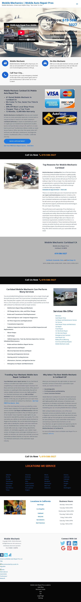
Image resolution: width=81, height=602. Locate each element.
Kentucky (28, 477)
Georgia (8, 479)
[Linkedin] (75, 543)
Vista (62, 260)
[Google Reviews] (63, 548)
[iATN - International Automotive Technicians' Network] (5, 574)
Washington (67, 488)
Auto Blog (40, 587)
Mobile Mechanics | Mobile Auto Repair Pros (27, 2)
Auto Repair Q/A (60, 337)
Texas (7, 490)
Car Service (58, 322)
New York (47, 485)
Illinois (46, 475)
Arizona (66, 475)
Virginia (27, 490)
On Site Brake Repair (61, 331)
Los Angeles (40, 509)
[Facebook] (68, 543)
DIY (40, 594)
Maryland (47, 481)
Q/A (40, 591)
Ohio (26, 481)
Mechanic (58, 316)
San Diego (40, 504)
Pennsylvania (29, 488)
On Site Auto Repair (61, 333)
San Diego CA (71, 260)
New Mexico (9, 488)
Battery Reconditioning (62, 339)
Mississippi (9, 483)
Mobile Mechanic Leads (62, 344)
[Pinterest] (69, 548)
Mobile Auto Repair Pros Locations (40, 585)
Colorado (66, 479)
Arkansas (28, 475)
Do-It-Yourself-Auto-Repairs (63, 342)
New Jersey (47, 483)
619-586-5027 (69, 22)
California (51, 433)
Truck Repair (59, 329)
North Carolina (29, 483)
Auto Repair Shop (60, 318)
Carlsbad (49, 260)
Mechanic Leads (40, 589)
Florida (8, 477)
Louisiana (9, 485)
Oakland (40, 513)
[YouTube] (75, 548)
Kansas (46, 479)
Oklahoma (47, 488)
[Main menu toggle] (77, 4)
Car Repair (58, 326)
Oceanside (56, 260)
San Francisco (40, 523)
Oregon (66, 483)
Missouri (27, 479)
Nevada (66, 481)
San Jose (40, 516)
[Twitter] (62, 543)
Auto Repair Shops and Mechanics (65, 324)
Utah (65, 485)
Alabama (8, 475)
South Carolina (29, 485)
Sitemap (40, 598)
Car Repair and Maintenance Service (66, 320)
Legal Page (40, 596)
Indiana (46, 477)
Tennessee (9, 481)
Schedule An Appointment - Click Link (54, 190)
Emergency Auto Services (62, 335)
